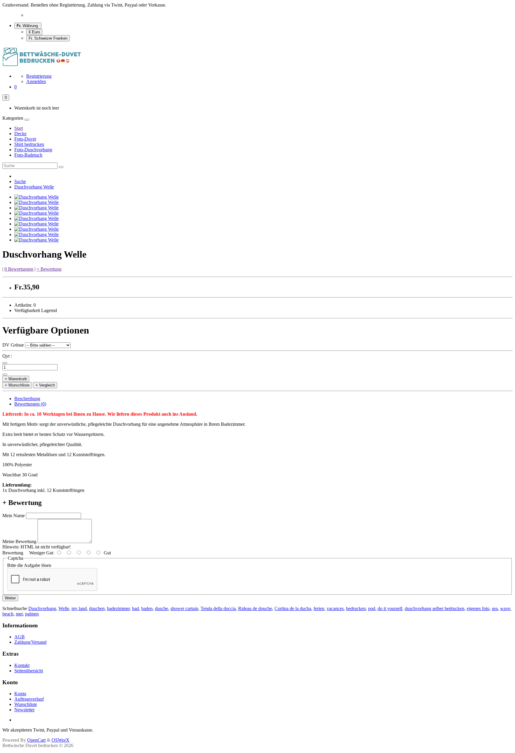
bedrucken (356, 608)
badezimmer (118, 608)
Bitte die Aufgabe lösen (29, 565)
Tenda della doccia (218, 608)
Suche (20, 181)
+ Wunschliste (17, 385)
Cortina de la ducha (292, 608)
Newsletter (24, 709)
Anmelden (36, 81)
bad (135, 608)
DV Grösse (13, 344)
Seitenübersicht (28, 670)
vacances (335, 608)
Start (18, 128)
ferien (319, 608)
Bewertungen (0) (30, 403)
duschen (97, 608)
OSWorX (60, 740)
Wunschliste (25, 704)
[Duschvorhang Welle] (36, 196)
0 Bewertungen (18, 269)
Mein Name (13, 515)
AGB (19, 636)
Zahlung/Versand (30, 642)
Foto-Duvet (25, 138)
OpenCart (36, 740)
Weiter (10, 598)
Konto (20, 693)
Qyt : (7, 355)
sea (495, 608)
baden (147, 608)
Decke (20, 133)
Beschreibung (27, 398)
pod (371, 608)
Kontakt (22, 665)
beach (7, 613)
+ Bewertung (49, 269)
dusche (161, 608)
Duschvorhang (42, 608)
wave (505, 608)
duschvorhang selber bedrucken (434, 608)
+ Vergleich (45, 385)
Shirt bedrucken (29, 144)
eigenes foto (478, 608)
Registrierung (39, 76)
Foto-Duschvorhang (33, 149)
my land (79, 608)
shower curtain (184, 608)
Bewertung (12, 552)
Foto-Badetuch (28, 155)
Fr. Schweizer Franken (48, 38)
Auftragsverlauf (29, 698)
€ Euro (34, 32)
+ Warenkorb (16, 379)
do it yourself (390, 608)
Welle (63, 608)
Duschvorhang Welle (34, 186)
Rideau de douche (255, 608)
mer (19, 613)
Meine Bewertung (19, 541)
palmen (32, 613)
